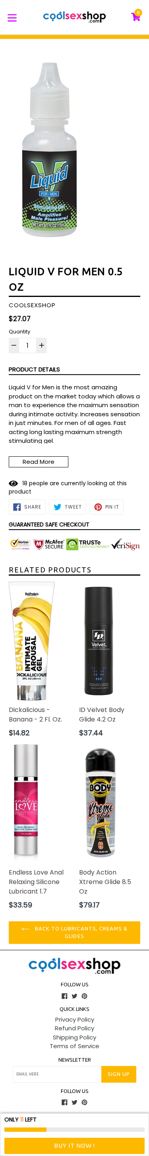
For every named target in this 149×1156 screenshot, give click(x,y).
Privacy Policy (74, 1019)
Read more (38, 461)
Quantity (19, 331)
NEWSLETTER (74, 1059)
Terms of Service (74, 1046)
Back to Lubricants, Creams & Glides (80, 932)
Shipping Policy (74, 1037)
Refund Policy (74, 1028)
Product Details (34, 369)
